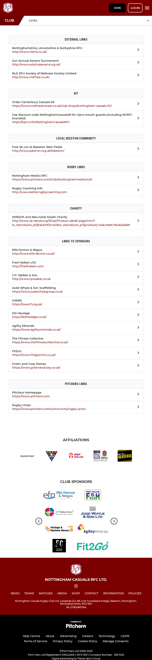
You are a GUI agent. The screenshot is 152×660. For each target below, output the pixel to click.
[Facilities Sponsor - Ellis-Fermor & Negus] (59, 495)
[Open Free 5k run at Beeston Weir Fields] (137, 149)
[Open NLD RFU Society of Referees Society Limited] (137, 75)
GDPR (125, 636)
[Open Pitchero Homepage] (137, 394)
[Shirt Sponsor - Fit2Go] (93, 546)
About (50, 636)
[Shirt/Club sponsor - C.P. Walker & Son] (59, 512)
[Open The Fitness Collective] (137, 340)
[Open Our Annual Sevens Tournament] (137, 63)
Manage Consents (115, 641)
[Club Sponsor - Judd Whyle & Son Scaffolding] (93, 512)
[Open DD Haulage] (137, 315)
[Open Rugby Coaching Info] (137, 190)
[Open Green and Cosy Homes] (137, 366)
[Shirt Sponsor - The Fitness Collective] (59, 546)
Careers (87, 636)
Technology (107, 636)
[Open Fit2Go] (137, 353)
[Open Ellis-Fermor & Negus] (137, 252)
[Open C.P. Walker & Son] (137, 277)
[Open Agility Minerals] (137, 328)
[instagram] (76, 586)
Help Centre (31, 636)
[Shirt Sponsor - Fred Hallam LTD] (93, 495)
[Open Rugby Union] (137, 407)
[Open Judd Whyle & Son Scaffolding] (137, 290)
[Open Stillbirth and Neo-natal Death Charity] (137, 221)
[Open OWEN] (137, 302)
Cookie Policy (87, 641)
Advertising (68, 636)
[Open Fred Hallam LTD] (137, 264)
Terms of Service (35, 641)
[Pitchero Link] (76, 627)
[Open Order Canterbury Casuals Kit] (137, 104)
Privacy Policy (62, 641)
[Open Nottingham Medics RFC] (137, 177)
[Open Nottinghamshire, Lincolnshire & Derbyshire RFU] (137, 50)
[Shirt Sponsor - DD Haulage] (59, 529)
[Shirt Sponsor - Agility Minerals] (93, 529)
